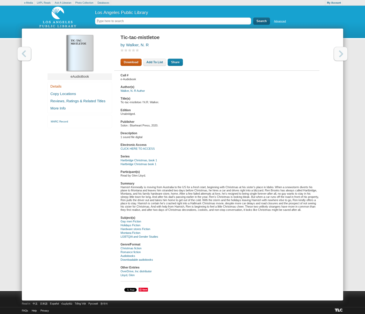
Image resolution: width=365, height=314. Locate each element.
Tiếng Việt (80, 303)
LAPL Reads (44, 2)
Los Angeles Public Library (121, 12)
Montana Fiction (130, 232)
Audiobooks (128, 255)
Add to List (154, 62)
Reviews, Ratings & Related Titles (78, 101)
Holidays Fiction (130, 225)
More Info (58, 108)
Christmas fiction (131, 248)
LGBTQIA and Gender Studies (139, 236)
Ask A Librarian (63, 2)
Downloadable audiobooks (137, 259)
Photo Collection (84, 2)
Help (34, 310)
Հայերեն (66, 303)
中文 (35, 303)
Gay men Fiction (131, 221)
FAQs (25, 310)
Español (54, 303)
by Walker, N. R (135, 45)
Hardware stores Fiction (135, 229)
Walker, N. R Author (133, 90)
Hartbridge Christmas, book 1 (139, 160)
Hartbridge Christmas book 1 (138, 164)
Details (56, 86)
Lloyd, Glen (128, 275)
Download (131, 62)
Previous (24, 54)
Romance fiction (131, 252)
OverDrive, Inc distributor (136, 271)
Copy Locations (63, 94)
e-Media (28, 2)
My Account (334, 2)
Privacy (44, 310)
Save (144, 289)
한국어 (104, 303)
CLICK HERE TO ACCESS (138, 148)
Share (175, 62)
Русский (93, 303)
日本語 (44, 303)
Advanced (280, 21)
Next (341, 54)
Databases (103, 2)
